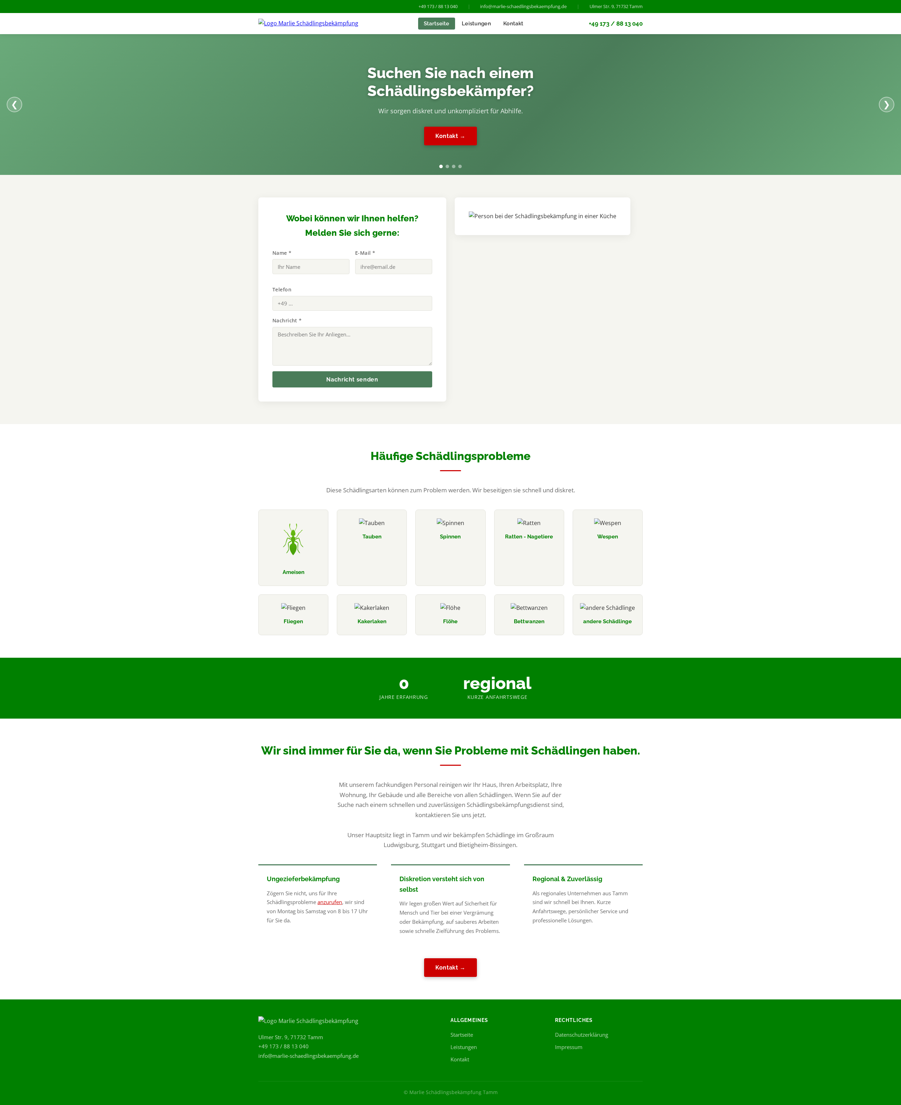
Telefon (281, 289)
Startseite (436, 23)
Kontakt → (450, 136)
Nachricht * (287, 320)
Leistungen (476, 23)
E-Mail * (365, 253)
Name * (282, 253)
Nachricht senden (352, 379)
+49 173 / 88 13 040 (438, 6)
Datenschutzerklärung (581, 1034)
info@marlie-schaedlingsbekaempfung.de (523, 6)
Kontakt (513, 23)
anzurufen (329, 901)
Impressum (568, 1046)
